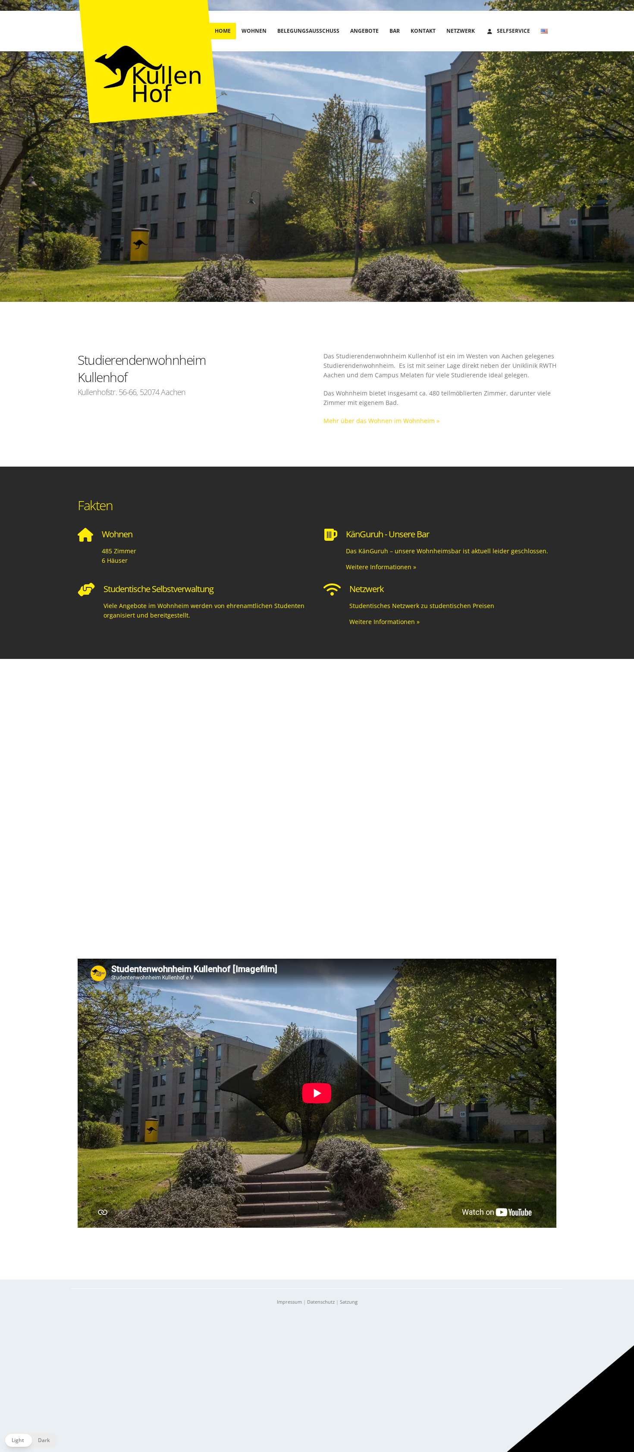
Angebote (364, 30)
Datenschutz (321, 1301)
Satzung (349, 1301)
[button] (30, 1440)
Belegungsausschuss (308, 30)
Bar (394, 30)
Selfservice (513, 30)
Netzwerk (460, 30)
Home (223, 30)
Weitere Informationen (381, 567)
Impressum (289, 1301)
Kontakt (423, 30)
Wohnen (254, 30)
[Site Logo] (147, 61)
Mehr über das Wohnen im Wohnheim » (381, 421)
